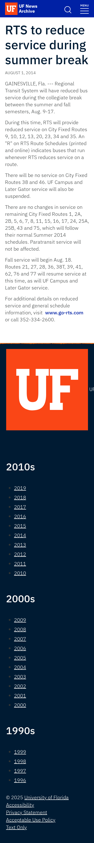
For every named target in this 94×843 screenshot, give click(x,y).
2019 (20, 488)
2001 (20, 695)
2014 (20, 535)
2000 (20, 705)
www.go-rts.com (64, 312)
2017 (20, 507)
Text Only (16, 827)
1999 (20, 751)
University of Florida (46, 797)
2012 (20, 554)
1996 (20, 780)
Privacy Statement (26, 812)
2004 (20, 667)
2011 (20, 563)
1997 (20, 770)
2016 (20, 516)
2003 (20, 676)
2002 (20, 686)
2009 (20, 620)
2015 (20, 525)
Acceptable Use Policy (30, 819)
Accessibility (20, 804)
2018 (20, 497)
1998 (20, 761)
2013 (20, 544)
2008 (20, 629)
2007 (20, 638)
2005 (20, 657)
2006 (20, 648)
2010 (20, 573)
